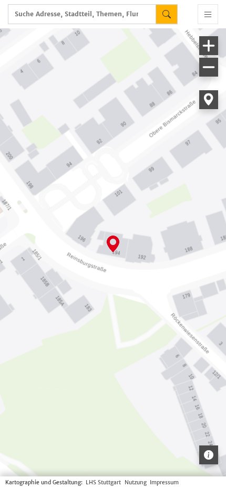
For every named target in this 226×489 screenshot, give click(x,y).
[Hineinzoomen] (208, 45)
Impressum (164, 482)
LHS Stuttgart (103, 482)
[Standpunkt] (208, 99)
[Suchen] (167, 14)
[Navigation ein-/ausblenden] (208, 14)
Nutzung (136, 482)
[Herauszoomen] (208, 67)
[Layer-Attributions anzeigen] (208, 454)
